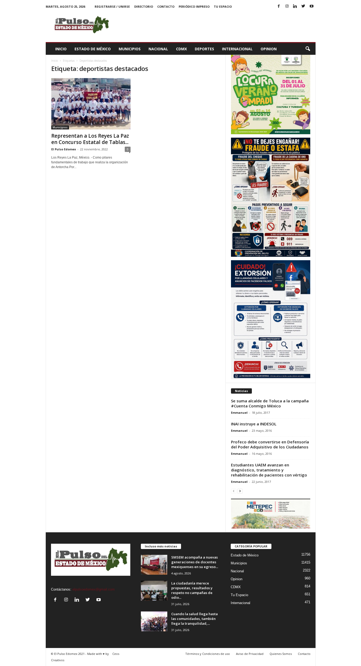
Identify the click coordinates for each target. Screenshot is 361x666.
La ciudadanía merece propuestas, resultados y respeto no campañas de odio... (191, 590)
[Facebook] (279, 6)
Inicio (61, 48)
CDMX (181, 48)
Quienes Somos (281, 654)
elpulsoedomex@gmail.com (93, 589)
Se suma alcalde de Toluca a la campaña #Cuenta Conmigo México (270, 403)
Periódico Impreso (194, 6)
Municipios (130, 48)
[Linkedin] (295, 6)
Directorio (143, 6)
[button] (307, 49)
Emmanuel (239, 413)
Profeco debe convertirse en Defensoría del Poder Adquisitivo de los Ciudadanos (270, 444)
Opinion (269, 48)
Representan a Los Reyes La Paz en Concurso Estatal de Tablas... (90, 139)
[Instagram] (287, 6)
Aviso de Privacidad (249, 654)
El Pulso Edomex (63, 149)
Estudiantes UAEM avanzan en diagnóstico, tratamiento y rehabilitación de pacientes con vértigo (269, 470)
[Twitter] (303, 6)
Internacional (237, 48)
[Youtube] (311, 6)
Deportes (204, 48)
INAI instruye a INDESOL (253, 423)
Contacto (165, 6)
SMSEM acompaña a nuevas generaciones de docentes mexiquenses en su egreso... (194, 562)
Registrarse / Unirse (112, 6)
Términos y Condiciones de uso (207, 654)
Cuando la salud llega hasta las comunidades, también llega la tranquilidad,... (194, 618)
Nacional (158, 48)
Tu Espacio (223, 6)
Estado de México (93, 48)
